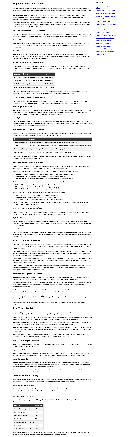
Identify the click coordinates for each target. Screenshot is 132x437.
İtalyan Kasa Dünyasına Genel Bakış (105, 13)
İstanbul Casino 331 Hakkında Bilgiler (106, 51)
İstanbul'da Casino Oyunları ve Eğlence (106, 27)
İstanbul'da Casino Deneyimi (103, 32)
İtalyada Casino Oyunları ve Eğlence (105, 16)
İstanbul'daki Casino (101, 19)
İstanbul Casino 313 (101, 54)
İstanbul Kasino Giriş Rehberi (103, 40)
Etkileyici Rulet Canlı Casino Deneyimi (106, 10)
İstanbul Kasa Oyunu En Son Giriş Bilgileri (106, 35)
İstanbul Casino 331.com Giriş (104, 46)
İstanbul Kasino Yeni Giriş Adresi (104, 30)
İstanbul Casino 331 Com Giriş (104, 49)
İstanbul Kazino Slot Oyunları (103, 21)
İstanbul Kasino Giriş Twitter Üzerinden (106, 24)
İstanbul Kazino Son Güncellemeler (105, 38)
